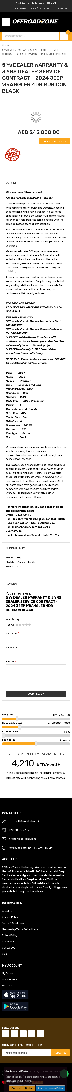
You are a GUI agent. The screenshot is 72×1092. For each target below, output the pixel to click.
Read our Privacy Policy (50, 1088)
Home (5, 45)
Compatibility (15, 548)
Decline (29, 1088)
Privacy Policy (10, 917)
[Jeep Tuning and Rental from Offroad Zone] (36, 22)
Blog (4, 954)
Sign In (33, 8)
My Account (9, 973)
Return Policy (9, 935)
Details (11, 182)
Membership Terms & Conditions (20, 929)
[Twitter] (14, 1033)
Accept (17, 1088)
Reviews (11, 583)
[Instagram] (40, 1033)
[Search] (55, 36)
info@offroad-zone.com (22, 838)
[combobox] (27, 35)
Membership (44, 8)
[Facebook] (5, 1033)
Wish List (7, 985)
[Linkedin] (23, 1033)
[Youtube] (31, 1033)
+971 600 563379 (19, 9)
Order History (9, 979)
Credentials (8, 941)
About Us (7, 911)
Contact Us (8, 947)
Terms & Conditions (13, 923)
